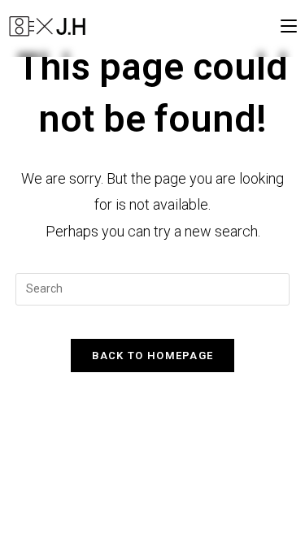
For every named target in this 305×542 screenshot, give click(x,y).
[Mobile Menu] (289, 25)
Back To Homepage (153, 355)
